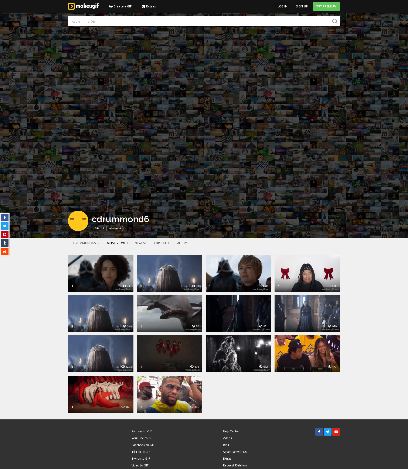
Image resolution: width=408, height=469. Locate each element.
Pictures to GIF (142, 431)
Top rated (162, 243)
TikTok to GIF (141, 452)
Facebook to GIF (143, 445)
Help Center (231, 431)
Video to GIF (140, 465)
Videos (227, 438)
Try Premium (326, 6)
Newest (141, 243)
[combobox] (204, 21)
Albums (183, 243)
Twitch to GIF (141, 458)
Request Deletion (235, 465)
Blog (226, 445)
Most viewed (117, 243)
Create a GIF (122, 6)
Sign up (302, 6)
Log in (283, 6)
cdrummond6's (84, 243)
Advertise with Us (235, 452)
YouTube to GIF (142, 438)
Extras (151, 6)
